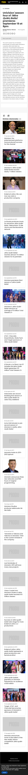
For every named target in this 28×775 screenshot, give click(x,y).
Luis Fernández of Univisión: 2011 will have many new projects (12, 565)
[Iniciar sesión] (22, 2)
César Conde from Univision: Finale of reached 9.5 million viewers (13, 593)
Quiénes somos (14, 758)
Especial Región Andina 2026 (13, 2)
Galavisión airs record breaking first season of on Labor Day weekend (13, 397)
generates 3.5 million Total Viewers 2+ (13, 367)
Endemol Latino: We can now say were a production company (13, 196)
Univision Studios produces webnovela (13, 508)
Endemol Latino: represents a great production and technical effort (13, 652)
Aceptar (4, 772)
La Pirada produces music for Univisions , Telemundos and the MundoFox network (14, 225)
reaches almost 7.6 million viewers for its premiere (14, 255)
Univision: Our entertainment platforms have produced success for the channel (13, 141)
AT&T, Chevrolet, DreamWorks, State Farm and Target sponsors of (13, 339)
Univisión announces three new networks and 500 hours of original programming (14, 480)
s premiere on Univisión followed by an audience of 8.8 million (13, 681)
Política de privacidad (14, 760)
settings (16, 769)
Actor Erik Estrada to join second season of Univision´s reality (13, 426)
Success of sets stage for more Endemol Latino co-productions (14, 623)
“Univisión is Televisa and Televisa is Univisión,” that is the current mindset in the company (13, 537)
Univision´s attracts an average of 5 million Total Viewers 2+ (13, 310)
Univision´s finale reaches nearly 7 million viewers (12, 170)
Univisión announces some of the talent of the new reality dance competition (13, 739)
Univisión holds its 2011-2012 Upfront (13, 453)
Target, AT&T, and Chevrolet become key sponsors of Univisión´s (12, 709)
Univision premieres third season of (13, 282)
